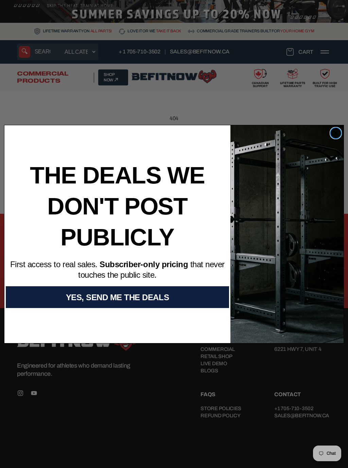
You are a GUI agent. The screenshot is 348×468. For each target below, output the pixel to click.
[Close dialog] (335, 133)
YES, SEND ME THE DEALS (117, 297)
